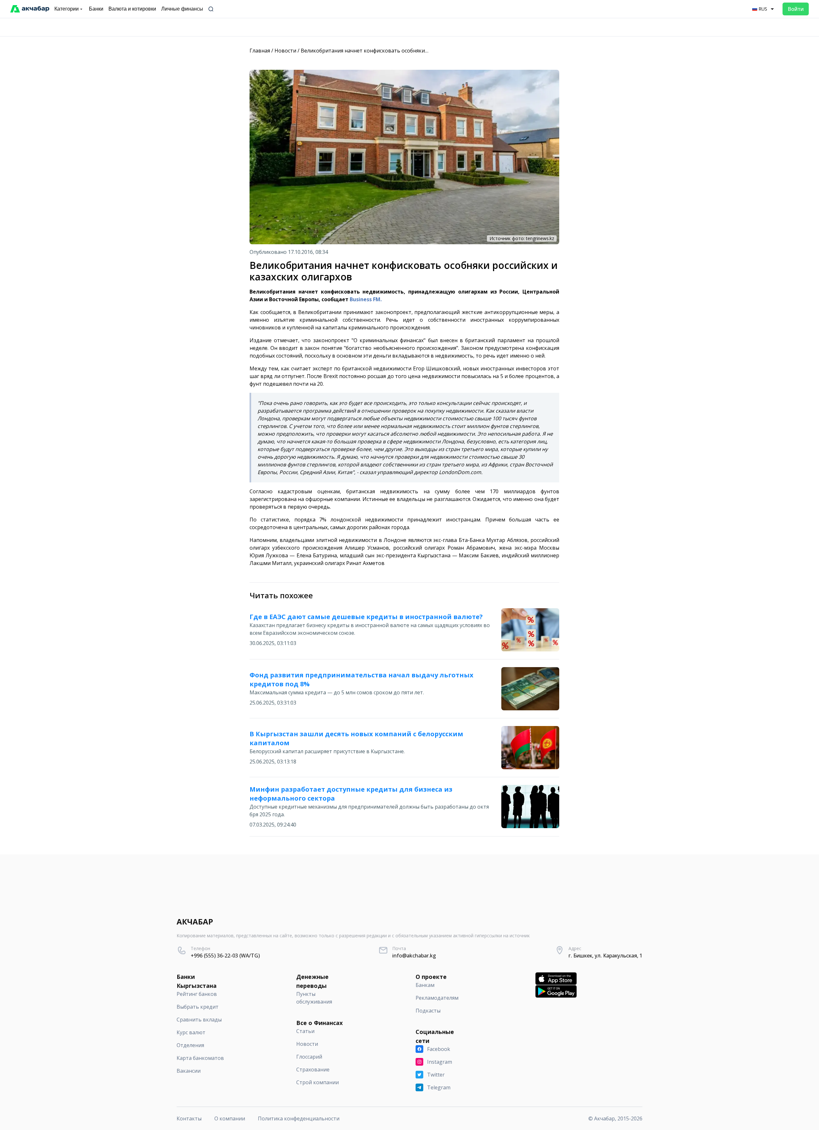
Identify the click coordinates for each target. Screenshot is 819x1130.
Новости (285, 50)
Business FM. (366, 299)
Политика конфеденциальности (298, 1118)
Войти (796, 8)
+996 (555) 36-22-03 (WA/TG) (225, 955)
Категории (66, 9)
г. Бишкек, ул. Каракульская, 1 (605, 955)
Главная (260, 50)
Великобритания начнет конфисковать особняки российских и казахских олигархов (407, 50)
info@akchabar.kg (414, 955)
